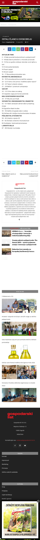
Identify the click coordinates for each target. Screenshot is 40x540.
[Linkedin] (31, 49)
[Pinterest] (27, 49)
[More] (35, 49)
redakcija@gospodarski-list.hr (25, 440)
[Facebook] (9, 49)
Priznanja (5, 468)
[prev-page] (3, 258)
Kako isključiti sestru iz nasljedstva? (9, 175)
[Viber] (22, 49)
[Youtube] (25, 445)
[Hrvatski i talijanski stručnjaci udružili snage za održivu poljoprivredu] (19, 329)
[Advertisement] (20, 143)
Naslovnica (4, 25)
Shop (3, 487)
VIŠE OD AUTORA (25, 228)
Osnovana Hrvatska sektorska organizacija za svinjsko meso (18, 384)
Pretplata (5, 491)
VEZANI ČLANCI (14, 228)
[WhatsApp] (18, 49)
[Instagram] (20, 445)
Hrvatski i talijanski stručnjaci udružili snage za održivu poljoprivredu (19, 318)
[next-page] (6, 258)
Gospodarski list (10, 42)
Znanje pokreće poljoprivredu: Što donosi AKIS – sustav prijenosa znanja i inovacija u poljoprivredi (24, 242)
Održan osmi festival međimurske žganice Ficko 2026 (18, 362)
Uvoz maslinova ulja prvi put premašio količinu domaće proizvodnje (19, 341)
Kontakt (4, 456)
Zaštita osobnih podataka (10, 472)
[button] (37, 2)
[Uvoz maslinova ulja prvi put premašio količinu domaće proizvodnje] (19, 352)
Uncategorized (12, 25)
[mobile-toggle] (3, 2)
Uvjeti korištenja (7, 495)
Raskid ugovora (6, 499)
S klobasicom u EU (7, 296)
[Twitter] (14, 49)
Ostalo (3, 254)
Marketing (5, 464)
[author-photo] (20, 185)
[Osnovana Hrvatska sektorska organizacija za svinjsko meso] (19, 395)
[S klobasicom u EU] (19, 306)
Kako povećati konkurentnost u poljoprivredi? (29, 175)
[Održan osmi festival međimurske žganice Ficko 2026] (19, 372)
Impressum (5, 460)
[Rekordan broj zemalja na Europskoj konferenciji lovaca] (6, 251)
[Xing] (20, 220)
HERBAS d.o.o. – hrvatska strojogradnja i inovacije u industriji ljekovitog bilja (22, 233)
